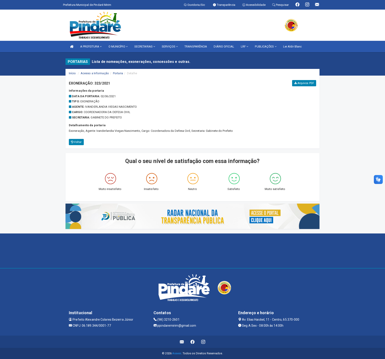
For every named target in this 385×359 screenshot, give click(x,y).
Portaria (118, 73)
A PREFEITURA (90, 46)
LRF (243, 46)
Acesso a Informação (95, 73)
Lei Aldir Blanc (292, 46)
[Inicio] (72, 46)
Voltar (77, 142)
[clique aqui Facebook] (193, 342)
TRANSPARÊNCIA (195, 46)
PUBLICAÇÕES (264, 46)
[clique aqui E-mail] (182, 342)
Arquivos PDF (305, 83)
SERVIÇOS (169, 46)
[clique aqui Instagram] (203, 342)
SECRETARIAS (143, 46)
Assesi (176, 353)
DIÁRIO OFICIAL (224, 46)
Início (72, 73)
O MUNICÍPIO (117, 46)
